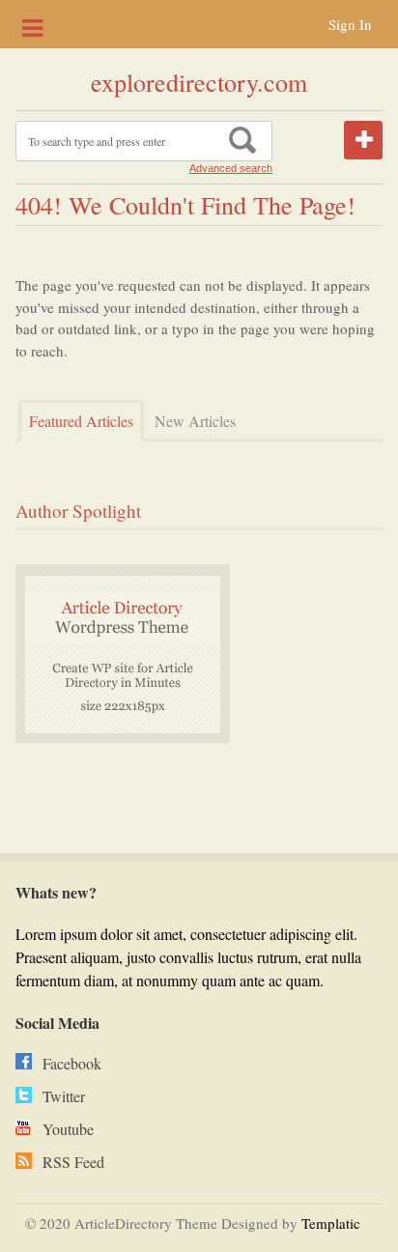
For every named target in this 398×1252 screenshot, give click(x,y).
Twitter (64, 1096)
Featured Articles (81, 421)
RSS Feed (73, 1162)
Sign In (350, 24)
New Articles (195, 421)
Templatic (330, 1223)
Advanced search (230, 168)
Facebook (72, 1063)
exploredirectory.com (199, 82)
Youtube (68, 1129)
